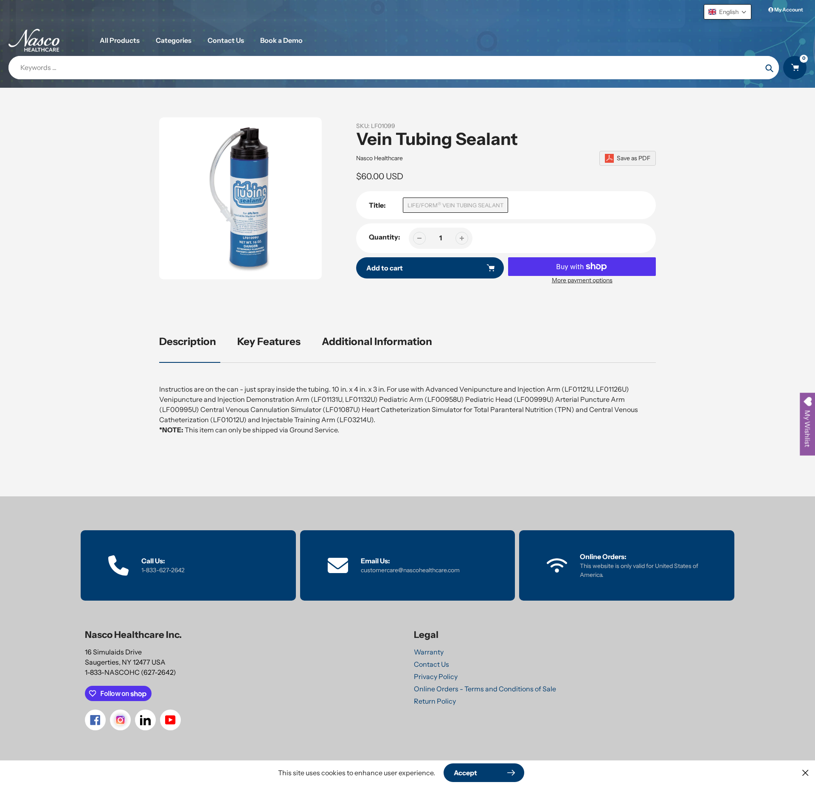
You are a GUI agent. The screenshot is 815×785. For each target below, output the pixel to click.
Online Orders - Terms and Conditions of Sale (485, 689)
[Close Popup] (805, 772)
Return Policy (435, 701)
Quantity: (384, 237)
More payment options (582, 280)
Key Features (269, 341)
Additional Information (377, 341)
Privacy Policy (436, 676)
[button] (727, 12)
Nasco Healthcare (379, 158)
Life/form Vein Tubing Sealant (455, 205)
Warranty (429, 652)
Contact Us (431, 664)
